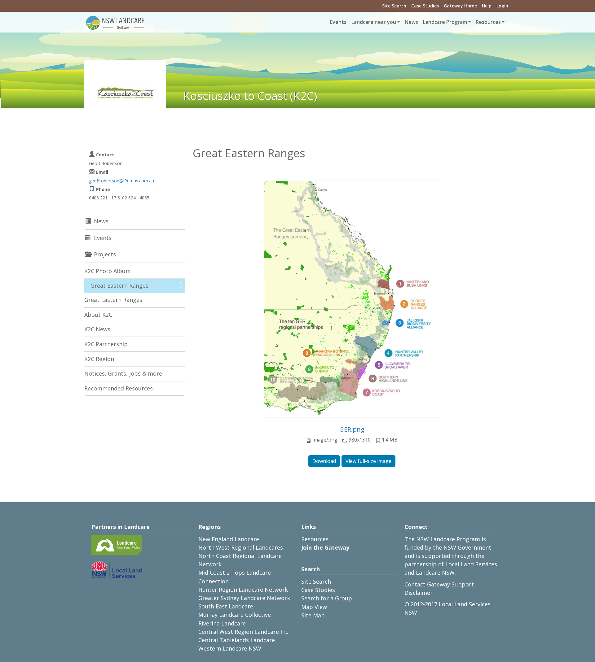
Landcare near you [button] (373, 22)
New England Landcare (228, 539)
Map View (314, 607)
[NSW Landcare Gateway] (115, 22)
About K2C (98, 314)
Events (338, 22)
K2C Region (99, 359)
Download (324, 461)
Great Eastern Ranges (119, 285)
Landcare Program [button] (445, 22)
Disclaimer (418, 592)
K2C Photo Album (107, 271)
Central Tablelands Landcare (236, 640)
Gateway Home (460, 6)
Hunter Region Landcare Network (243, 589)
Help (486, 6)
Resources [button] (488, 22)
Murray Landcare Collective (234, 614)
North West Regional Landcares (240, 547)
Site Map (313, 615)
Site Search (394, 6)
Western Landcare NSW (229, 648)
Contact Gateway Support (439, 584)
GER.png (351, 429)
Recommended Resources (118, 388)
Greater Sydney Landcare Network (244, 598)
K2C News (97, 329)
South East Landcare (225, 606)
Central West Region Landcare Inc (243, 631)
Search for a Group (326, 598)
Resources (314, 539)
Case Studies (425, 6)
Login (502, 6)
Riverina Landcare (222, 623)
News (411, 22)
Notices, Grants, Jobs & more (123, 373)
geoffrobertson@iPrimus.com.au (121, 181)
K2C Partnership (106, 344)
